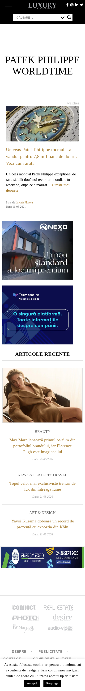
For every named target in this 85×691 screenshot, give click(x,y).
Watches (73, 103)
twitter (81, 4)
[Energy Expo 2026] (42, 556)
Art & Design (42, 513)
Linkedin (76, 4)
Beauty (43, 432)
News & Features (35, 475)
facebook (67, 4)
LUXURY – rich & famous (42, 6)
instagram (72, 4)
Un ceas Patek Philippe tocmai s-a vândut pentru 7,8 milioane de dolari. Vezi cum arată (41, 156)
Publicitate (50, 651)
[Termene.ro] (37, 342)
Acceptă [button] (32, 683)
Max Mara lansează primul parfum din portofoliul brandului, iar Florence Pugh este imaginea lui (42, 446)
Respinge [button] (52, 683)
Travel (59, 475)
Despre (19, 651)
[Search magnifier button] (69, 17)
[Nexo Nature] (37, 278)
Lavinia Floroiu (24, 202)
